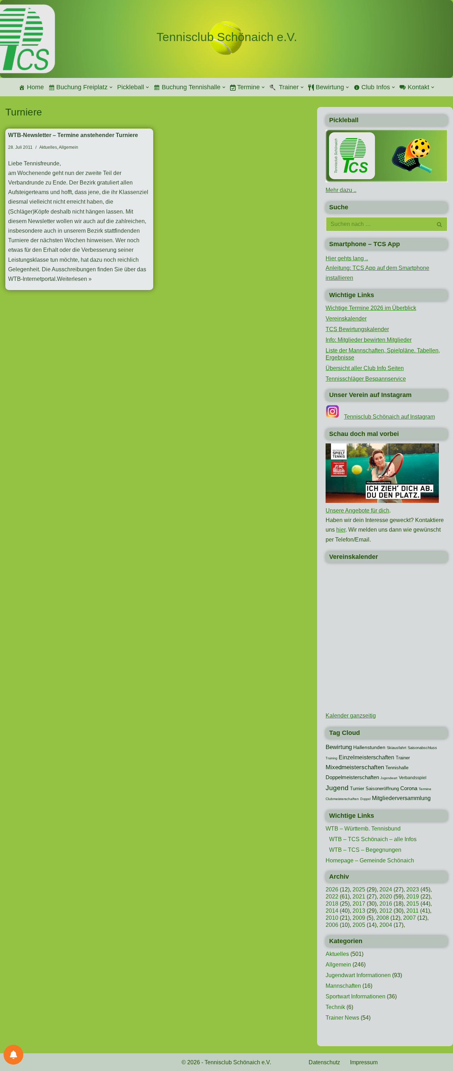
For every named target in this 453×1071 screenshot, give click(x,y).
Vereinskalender (346, 319)
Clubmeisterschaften (342, 799)
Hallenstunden (369, 747)
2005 (358, 925)
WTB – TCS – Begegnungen (365, 850)
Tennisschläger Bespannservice (366, 379)
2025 (358, 889)
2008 (382, 918)
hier (340, 530)
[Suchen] (440, 224)
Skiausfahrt (396, 748)
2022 (332, 897)
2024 (385, 889)
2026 (332, 889)
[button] (111, 87)
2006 (332, 925)
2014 (332, 911)
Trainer (403, 757)
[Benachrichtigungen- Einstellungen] (13, 1055)
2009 (358, 918)
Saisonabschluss (422, 748)
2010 (332, 918)
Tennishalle (396, 767)
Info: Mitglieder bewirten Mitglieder (369, 340)
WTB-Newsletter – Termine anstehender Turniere (73, 135)
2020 (385, 897)
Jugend (337, 788)
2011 (412, 911)
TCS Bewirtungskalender (357, 329)
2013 (358, 911)
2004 (385, 925)
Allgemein (68, 147)
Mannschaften (343, 986)
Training (331, 758)
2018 (332, 904)
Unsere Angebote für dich (357, 511)
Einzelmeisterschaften (366, 757)
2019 (412, 897)
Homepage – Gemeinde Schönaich (370, 860)
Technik (335, 1007)
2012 (385, 911)
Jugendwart (388, 778)
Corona (408, 788)
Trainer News (342, 1018)
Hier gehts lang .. (347, 258)
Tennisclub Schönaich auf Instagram (389, 417)
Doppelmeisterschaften (352, 777)
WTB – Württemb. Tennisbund (363, 829)
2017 (358, 904)
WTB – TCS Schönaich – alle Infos (373, 839)
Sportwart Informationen (355, 996)
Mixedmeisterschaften (355, 767)
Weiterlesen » (74, 279)
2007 (409, 918)
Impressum (364, 1062)
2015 (412, 904)
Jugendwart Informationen (358, 975)
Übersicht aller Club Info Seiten (365, 368)
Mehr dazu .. (341, 190)
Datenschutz (324, 1062)
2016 (385, 904)
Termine (425, 789)
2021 (358, 897)
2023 (412, 889)
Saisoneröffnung (382, 788)
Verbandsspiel (412, 777)
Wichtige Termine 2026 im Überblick (371, 308)
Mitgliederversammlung (401, 798)
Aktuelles (48, 147)
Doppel (365, 799)
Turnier (357, 788)
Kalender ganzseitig (351, 716)
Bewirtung (339, 747)
